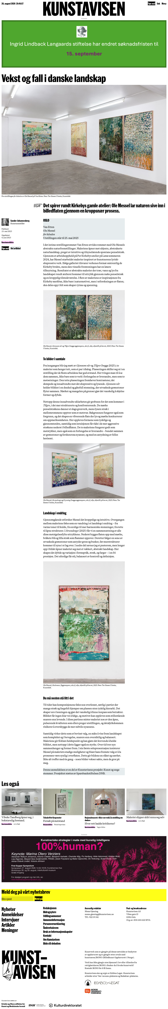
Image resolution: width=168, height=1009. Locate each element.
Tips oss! (151, 3)
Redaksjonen (49, 908)
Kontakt (47, 935)
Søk (158, 3)
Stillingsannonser (52, 916)
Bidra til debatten (52, 943)
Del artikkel (16, 248)
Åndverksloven (50, 927)
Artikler (8, 924)
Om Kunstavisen (51, 939)
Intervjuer (10, 919)
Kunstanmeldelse (8, 242)
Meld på (39, 899)
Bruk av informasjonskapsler (57, 931)
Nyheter (8, 909)
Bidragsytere (49, 912)
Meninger (10, 930)
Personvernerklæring (54, 923)
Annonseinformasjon (54, 920)
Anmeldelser (12, 914)
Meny (164, 3)
